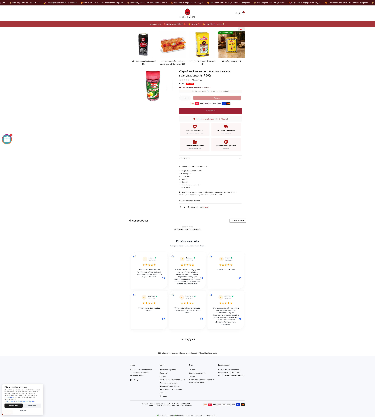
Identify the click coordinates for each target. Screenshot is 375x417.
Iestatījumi (23, 410)
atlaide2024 (167, 353)
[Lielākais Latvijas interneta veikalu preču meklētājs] (196, 415)
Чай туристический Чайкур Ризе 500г (202, 62)
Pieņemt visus (13, 405)
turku (215, 353)
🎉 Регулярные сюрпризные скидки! (50, 3)
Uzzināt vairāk (9, 397)
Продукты (154, 24)
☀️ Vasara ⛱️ (194, 24)
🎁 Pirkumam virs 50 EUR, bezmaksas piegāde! (92, 3)
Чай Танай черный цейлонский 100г (143, 62)
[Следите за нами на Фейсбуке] (180, 207)
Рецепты (192, 370)
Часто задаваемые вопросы (171, 389)
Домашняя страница (168, 370)
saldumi (205, 353)
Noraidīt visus (32, 405)
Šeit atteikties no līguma (169, 386)
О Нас (162, 393)
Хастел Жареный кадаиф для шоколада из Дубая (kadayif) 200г (172, 62)
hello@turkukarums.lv (234, 375)
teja (210, 353)
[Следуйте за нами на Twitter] (184, 207)
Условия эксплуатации (169, 383)
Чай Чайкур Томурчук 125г (231, 61)
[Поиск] (236, 13)
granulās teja (187, 353)
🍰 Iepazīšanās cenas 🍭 (214, 24)
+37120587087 (233, 372)
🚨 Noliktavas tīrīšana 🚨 (175, 24)
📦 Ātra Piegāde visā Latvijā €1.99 (132, 3)
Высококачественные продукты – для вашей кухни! (202, 381)
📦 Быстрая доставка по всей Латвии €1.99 (255, 3)
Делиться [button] (206, 207)
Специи (192, 376)
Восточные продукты (197, 373)
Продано (217, 98)
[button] (241, 29)
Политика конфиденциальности (172, 380)
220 (159, 353)
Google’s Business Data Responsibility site (19, 401)
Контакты (163, 396)
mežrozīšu (197, 353)
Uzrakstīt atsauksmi (238, 220)
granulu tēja (177, 353)
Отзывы (163, 376)
